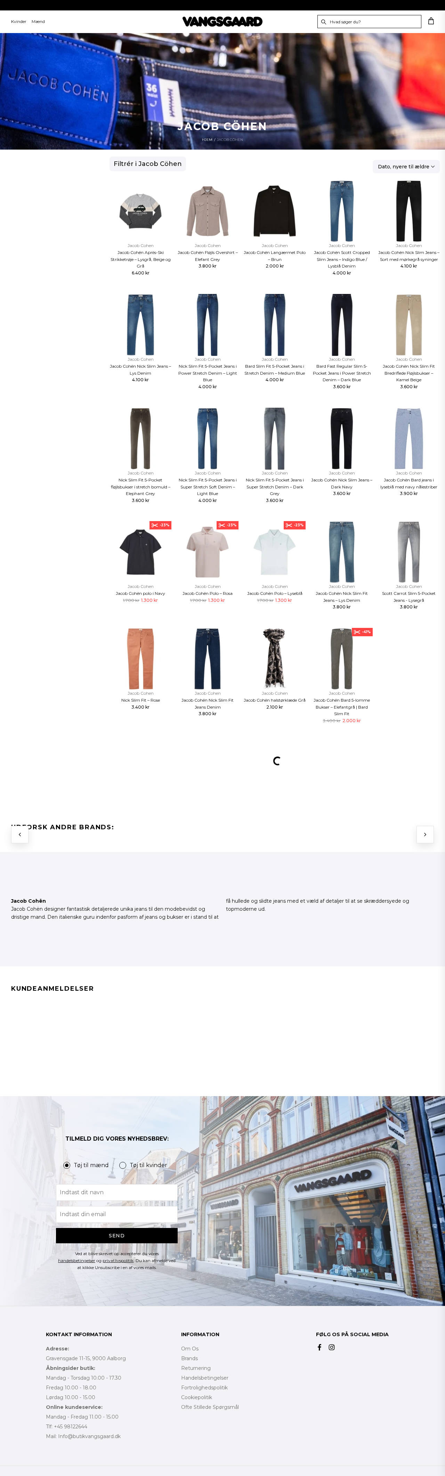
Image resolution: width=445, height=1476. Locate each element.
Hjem (207, 139)
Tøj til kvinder (148, 1165)
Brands (189, 1358)
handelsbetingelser (76, 1260)
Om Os (190, 1349)
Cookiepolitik (196, 1397)
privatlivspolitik (118, 1260)
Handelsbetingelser (204, 1378)
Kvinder (18, 21)
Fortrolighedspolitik (204, 1388)
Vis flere (275, 789)
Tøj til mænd (91, 1165)
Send (117, 1235)
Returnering (196, 1368)
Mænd (38, 21)
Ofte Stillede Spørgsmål (210, 1407)
